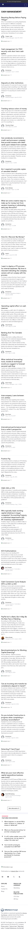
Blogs (2, 891)
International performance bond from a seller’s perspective (13, 428)
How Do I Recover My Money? (13, 237)
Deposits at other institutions (12, 83)
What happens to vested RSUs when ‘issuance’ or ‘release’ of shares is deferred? (14, 823)
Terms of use (13, 926)
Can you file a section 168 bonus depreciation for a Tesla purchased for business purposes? (15, 854)
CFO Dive (16, 896)
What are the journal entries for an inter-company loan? (15, 831)
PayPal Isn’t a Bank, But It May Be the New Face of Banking (14, 618)
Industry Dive (14, 871)
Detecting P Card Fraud (10, 749)
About (3, 886)
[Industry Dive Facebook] (8, 876)
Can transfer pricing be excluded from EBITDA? (12, 845)
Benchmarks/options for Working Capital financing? (14, 651)
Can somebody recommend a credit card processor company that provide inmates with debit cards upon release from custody (14, 141)
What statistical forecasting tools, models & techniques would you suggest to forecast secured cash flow (13, 362)
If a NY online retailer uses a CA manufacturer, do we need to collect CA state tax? (15, 838)
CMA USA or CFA (8, 488)
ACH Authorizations (8, 551)
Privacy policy (4, 926)
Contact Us (4, 889)
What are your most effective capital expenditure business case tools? (12, 775)
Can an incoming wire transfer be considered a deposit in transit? (14, 685)
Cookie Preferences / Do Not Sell (14, 928)
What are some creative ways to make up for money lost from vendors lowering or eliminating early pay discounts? (13, 204)
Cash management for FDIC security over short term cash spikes (12, 51)
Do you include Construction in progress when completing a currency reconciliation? (13, 717)
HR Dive (16, 899)
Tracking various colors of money (14, 108)
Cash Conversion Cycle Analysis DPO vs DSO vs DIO (13, 583)
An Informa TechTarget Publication (14, 1)
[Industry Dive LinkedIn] (2, 876)
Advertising (17, 888)
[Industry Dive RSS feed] (19, 876)
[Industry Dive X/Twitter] (13, 876)
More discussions (13, 808)
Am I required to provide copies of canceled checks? (13, 170)
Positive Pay (5, 459)
